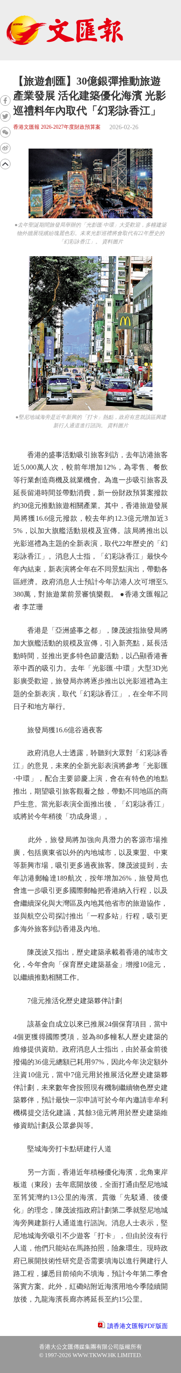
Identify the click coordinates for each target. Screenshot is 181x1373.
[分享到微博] (5, 148)
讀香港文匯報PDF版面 (137, 1326)
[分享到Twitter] (5, 116)
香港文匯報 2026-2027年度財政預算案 (57, 127)
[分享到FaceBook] (5, 100)
